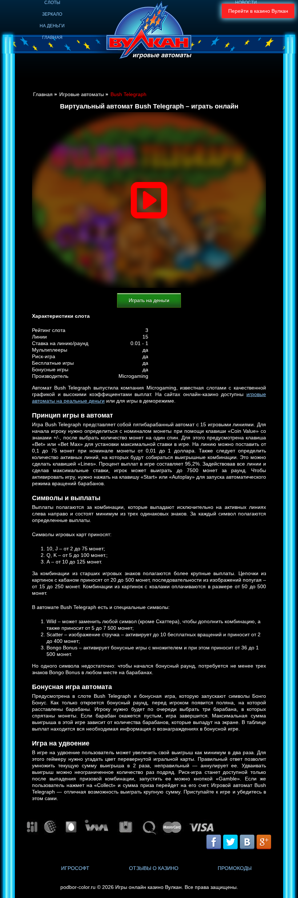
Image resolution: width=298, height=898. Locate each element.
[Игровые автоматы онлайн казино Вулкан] (149, 31)
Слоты (52, 2)
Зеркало (52, 14)
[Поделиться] (238, 843)
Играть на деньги (149, 300)
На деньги (52, 25)
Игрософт (75, 868)
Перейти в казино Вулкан (258, 11)
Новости (246, 2)
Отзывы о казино (153, 868)
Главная (52, 37)
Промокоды (234, 868)
